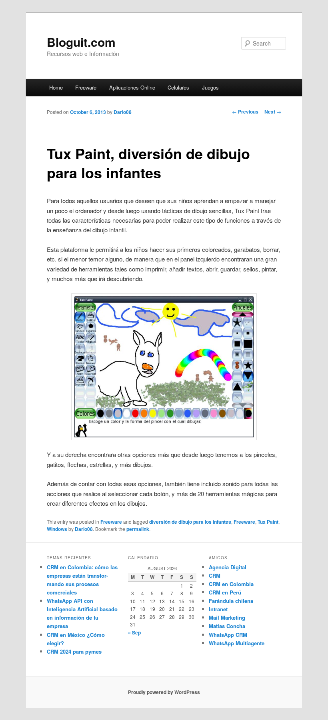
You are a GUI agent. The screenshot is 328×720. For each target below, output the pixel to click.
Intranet (218, 609)
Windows (57, 529)
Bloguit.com (81, 41)
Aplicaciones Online (132, 87)
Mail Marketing (227, 617)
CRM (214, 575)
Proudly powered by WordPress (164, 692)
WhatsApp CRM (228, 634)
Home (56, 87)
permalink (137, 529)
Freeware (85, 87)
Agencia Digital (227, 567)
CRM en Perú (225, 592)
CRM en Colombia (231, 584)
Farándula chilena (231, 600)
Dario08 (123, 112)
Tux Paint (268, 521)
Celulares (178, 87)
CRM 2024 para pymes (74, 651)
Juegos (210, 87)
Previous (245, 111)
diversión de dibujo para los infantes (190, 521)
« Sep (134, 632)
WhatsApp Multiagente (236, 643)
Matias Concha (227, 626)
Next (272, 111)
